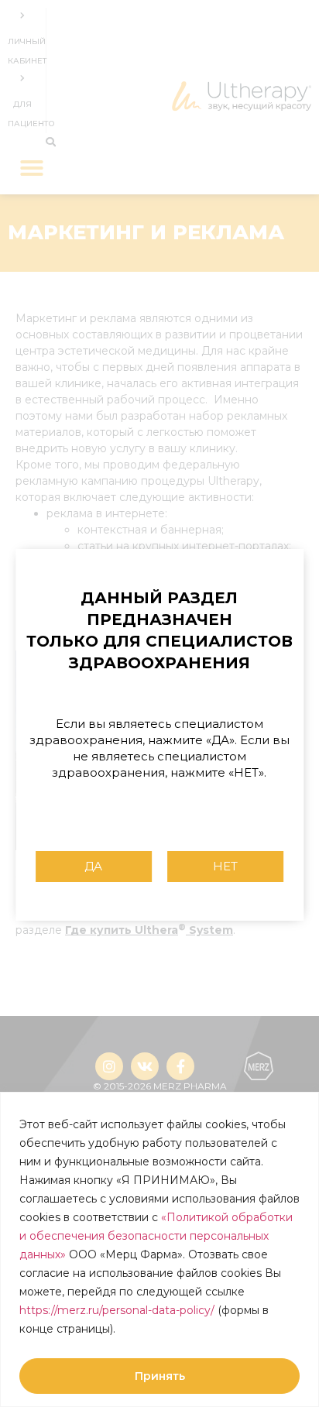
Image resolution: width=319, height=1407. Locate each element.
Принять (160, 1376)
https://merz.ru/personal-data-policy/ (116, 1310)
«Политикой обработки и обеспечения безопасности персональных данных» (156, 1235)
